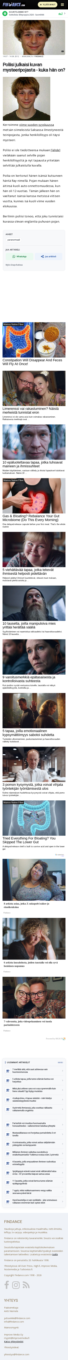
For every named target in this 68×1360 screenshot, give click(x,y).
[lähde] (55, 150)
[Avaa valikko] (62, 4)
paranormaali (14, 239)
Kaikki (60, 1062)
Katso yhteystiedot (13, 1341)
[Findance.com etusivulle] (14, 4)
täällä (55, 1254)
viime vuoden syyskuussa (36, 125)
